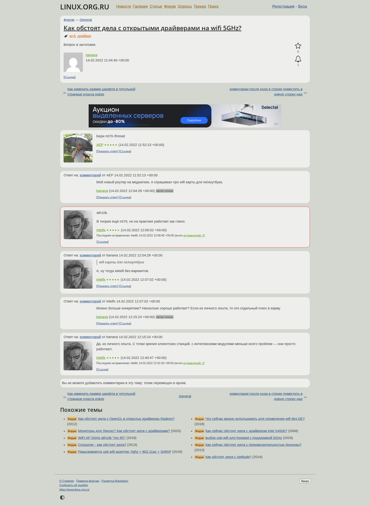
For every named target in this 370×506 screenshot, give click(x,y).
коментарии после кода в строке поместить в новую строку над (266, 91)
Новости (123, 6)
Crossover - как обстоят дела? (102, 445)
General (86, 20)
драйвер (84, 36)
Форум (170, 6)
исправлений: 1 (193, 235)
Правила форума (87, 481)
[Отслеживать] (298, 59)
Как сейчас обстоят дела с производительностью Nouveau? (253, 445)
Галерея (140, 6)
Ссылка (69, 77)
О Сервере (66, 481)
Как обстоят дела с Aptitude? (228, 457)
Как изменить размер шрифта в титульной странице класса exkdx (101, 91)
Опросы (185, 6)
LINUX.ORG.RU (84, 7)
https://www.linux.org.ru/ (74, 489)
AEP (99, 145)
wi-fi (72, 36)
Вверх (305, 481)
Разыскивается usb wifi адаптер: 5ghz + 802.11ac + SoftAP (124, 452)
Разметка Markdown (115, 481)
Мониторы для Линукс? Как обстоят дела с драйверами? (124, 431)
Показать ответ (107, 151)
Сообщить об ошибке (73, 485)
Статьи (156, 6)
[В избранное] (298, 46)
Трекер (200, 6)
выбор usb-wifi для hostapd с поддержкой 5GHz (243, 438)
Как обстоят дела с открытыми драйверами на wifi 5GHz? (152, 28)
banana (91, 55)
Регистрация (283, 6)
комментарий (90, 175)
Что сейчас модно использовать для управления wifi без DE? (255, 419)
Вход (302, 6)
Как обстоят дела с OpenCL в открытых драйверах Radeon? (126, 419)
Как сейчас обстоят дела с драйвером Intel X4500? (246, 431)
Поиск (213, 6)
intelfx (101, 230)
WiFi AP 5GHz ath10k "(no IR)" (101, 438)
